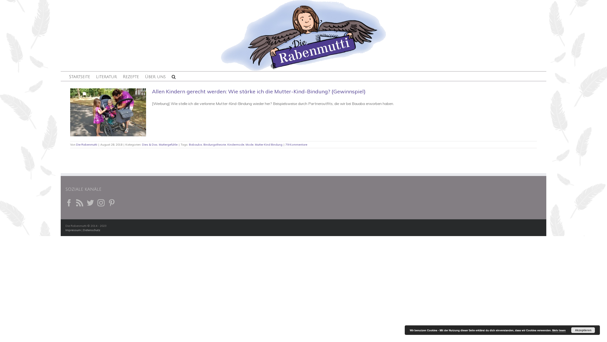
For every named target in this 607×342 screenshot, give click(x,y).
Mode (249, 144)
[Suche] (174, 76)
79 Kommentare (296, 144)
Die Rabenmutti (86, 144)
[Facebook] (69, 202)
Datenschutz (91, 230)
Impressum (73, 230)
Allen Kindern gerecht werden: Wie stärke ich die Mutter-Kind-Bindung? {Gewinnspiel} (259, 91)
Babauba (195, 144)
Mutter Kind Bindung (268, 144)
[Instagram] (101, 202)
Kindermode (235, 144)
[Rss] (79, 202)
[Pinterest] (111, 202)
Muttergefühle (168, 144)
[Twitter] (90, 202)
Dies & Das (149, 144)
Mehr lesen (559, 330)
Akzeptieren (583, 330)
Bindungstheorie (214, 144)
